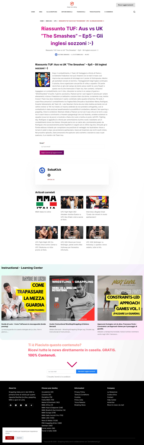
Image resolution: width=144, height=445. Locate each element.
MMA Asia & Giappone (50, 408)
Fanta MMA (46, 400)
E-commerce (109, 12)
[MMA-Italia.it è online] (46, 202)
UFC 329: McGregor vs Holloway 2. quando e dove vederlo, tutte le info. (96, 244)
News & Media (47, 420)
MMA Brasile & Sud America (52, 410)
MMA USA (45, 418)
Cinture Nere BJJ (66, 12)
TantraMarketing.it (93, 442)
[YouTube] (26, 405)
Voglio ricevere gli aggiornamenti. (51, 152)
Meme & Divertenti (48, 402)
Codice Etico (112, 395)
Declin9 (19, 438)
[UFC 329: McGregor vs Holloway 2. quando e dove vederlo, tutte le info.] (97, 232)
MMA (40, 12)
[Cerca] (134, 12)
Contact (110, 397)
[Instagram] (21, 405)
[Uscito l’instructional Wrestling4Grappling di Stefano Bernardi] (72, 298)
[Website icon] (49, 175)
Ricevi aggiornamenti (125, 5)
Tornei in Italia (47, 431)
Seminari (45, 426)
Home (33, 12)
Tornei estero (46, 428)
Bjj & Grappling (52, 12)
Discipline (45, 397)
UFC (88, 54)
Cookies (77, 397)
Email (42, 143)
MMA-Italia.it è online (43, 212)
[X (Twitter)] (16, 405)
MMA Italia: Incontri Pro (50, 415)
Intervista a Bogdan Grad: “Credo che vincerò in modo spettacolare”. (96, 214)
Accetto (9, 438)
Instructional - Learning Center (22, 267)
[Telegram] (31, 405)
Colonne (45, 395)
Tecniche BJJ (81, 12)
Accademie (46, 392)
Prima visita (78, 400)
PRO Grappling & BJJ (49, 423)
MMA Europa (46, 413)
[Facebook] (11, 405)
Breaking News (80, 405)
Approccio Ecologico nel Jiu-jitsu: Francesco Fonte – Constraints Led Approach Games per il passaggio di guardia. (117, 326)
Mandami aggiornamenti (86, 371)
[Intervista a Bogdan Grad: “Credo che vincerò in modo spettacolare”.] (97, 202)
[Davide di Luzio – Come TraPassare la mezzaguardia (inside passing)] (24, 298)
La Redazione (112, 392)
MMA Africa (46, 405)
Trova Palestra (95, 12)
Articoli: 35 (51, 179)
